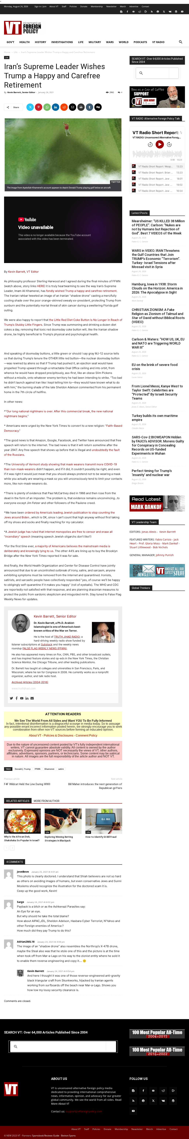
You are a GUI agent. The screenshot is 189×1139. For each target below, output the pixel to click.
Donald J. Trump (23, 769)
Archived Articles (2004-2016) (30, 682)
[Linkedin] (55, 107)
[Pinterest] (38, 107)
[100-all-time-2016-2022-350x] (157, 1055)
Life (80, 42)
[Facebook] (127, 11)
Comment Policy (86, 735)
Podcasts (140, 42)
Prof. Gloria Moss (149, 543)
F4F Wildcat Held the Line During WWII (27, 784)
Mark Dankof (170, 543)
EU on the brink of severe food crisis (155, 367)
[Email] (72, 107)
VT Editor (33, 271)
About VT (53, 6)
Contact (145, 6)
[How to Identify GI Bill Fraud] (103, 821)
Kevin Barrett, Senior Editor (21, 92)
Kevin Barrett (16, 271)
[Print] (81, 107)
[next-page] (12, 848)
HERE (40, 286)
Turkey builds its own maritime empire (155, 418)
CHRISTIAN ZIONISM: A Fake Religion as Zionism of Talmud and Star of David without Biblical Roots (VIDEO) (158, 316)
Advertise (133, 6)
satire (61, 769)
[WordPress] (176, 11)
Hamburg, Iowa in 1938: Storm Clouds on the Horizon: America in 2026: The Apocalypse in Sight (157, 288)
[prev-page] (6, 848)
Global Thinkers (141, 587)
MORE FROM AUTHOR (46, 800)
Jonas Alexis (149, 531)
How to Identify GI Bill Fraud (100, 837)
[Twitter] (164, 11)
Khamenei (49, 769)
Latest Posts (139, 213)
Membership (97, 6)
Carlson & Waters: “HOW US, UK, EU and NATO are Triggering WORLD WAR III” (158, 343)
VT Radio (158, 42)
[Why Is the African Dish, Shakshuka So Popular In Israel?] (22, 821)
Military (95, 42)
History (40, 42)
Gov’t (10, 42)
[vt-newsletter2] (157, 576)
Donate (83, 6)
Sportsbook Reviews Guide (45, 1135)
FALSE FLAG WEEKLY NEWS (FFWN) (45, 648)
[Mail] (133, 11)
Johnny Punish (165, 555)
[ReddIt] (64, 107)
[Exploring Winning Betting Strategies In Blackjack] (63, 821)
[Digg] (98, 107)
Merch (123, 6)
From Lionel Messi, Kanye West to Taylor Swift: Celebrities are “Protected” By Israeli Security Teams (157, 392)
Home (7, 52)
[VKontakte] (170, 11)
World (123, 42)
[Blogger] (121, 11)
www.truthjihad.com (24, 688)
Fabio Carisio (163, 539)
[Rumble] (145, 11)
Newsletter (111, 6)
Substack (46, 644)
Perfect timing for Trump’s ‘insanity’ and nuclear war (152, 473)
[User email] (32, 698)
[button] (180, 42)
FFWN (37, 769)
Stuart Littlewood (140, 547)
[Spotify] (158, 11)
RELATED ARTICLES (17, 800)
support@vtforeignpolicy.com (84, 1111)
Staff (64, 6)
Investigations (62, 42)
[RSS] (151, 11)
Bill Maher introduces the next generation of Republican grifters (95, 786)
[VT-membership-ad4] (157, 107)
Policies (73, 6)
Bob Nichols (160, 547)
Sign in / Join (41, 6)
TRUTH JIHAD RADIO (67, 636)
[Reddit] (139, 11)
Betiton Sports (68, 1135)
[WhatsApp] (47, 107)
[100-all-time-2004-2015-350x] (157, 1037)
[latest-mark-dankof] (157, 510)
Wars (110, 42)
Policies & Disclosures (58, 735)
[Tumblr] (89, 107)
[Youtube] (182, 11)
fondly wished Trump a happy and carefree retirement (81, 291)
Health (24, 42)
